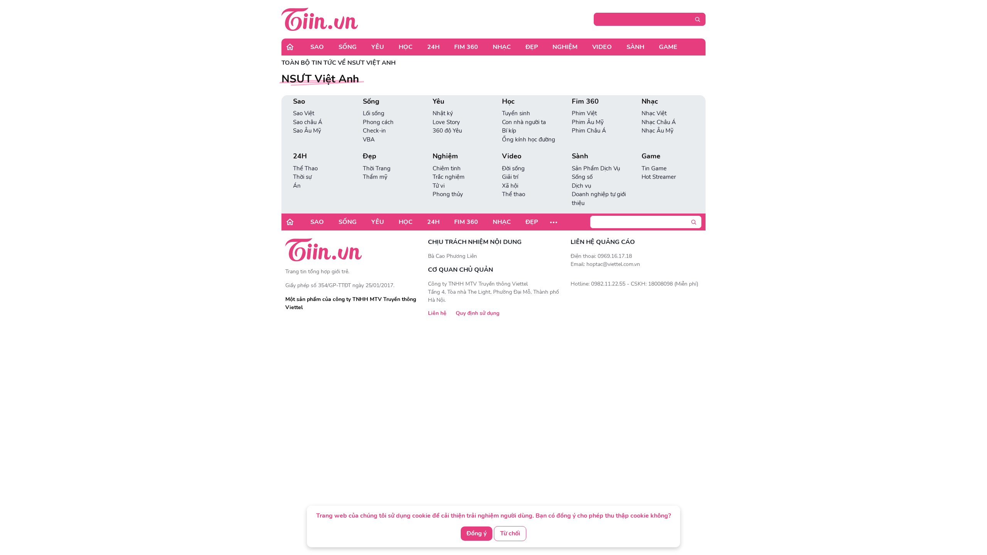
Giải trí (510, 177)
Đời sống (513, 168)
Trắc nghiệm (449, 177)
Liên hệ (437, 313)
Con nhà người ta (524, 122)
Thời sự (302, 177)
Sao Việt (303, 113)
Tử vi (439, 186)
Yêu (377, 47)
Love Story (446, 122)
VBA (369, 139)
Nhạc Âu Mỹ (658, 131)
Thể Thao (305, 168)
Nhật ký (443, 113)
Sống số (582, 177)
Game (668, 47)
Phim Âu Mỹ (588, 122)
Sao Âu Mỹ (307, 131)
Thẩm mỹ (375, 177)
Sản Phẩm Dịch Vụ (596, 168)
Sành (635, 47)
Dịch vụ (581, 186)
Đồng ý (477, 533)
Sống (348, 47)
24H (433, 47)
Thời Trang (377, 168)
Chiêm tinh (447, 168)
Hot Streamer (659, 177)
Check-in (374, 131)
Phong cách (378, 122)
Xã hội (510, 186)
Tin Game (654, 168)
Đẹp (532, 47)
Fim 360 (466, 47)
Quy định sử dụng (477, 313)
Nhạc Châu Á (659, 122)
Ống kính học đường (528, 139)
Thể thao (513, 194)
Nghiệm (565, 47)
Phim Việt (584, 113)
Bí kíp (509, 131)
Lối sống (373, 113)
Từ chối (510, 533)
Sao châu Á (307, 122)
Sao (317, 47)
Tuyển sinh (516, 113)
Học (406, 47)
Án (297, 186)
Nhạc (502, 47)
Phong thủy (448, 194)
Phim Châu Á (589, 131)
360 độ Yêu (447, 131)
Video (602, 47)
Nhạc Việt (654, 113)
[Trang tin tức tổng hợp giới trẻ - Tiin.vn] (319, 19)
